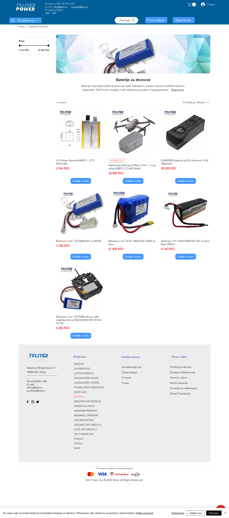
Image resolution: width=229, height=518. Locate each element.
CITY (54, 13)
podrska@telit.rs (79, 6)
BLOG (77, 448)
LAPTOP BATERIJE (83, 373)
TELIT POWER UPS (84, 434)
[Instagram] (33, 402)
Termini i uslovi (178, 377)
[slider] (20, 45)
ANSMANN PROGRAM (85, 410)
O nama (126, 377)
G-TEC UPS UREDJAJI (85, 429)
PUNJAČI (78, 439)
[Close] (225, 513)
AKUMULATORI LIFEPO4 (86, 382)
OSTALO (78, 443)
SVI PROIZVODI (82, 368)
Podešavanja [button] (178, 513)
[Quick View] (80, 131)
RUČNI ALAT (80, 392)
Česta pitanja (129, 372)
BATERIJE (79, 396)
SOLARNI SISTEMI (83, 420)
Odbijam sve (195, 513)
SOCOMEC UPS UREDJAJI (87, 425)
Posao (125, 382)
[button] (192, 4)
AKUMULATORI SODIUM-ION (89, 387)
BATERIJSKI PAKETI (84, 406)
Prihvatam (214, 513)
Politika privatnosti (180, 367)
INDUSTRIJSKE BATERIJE (87, 401)
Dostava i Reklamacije (182, 372)
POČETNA (79, 364)
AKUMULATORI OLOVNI (86, 378)
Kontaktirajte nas (131, 367)
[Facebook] (28, 402)
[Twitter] (38, 402)
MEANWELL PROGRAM (86, 415)
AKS (47, 13)
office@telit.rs (60, 6)
